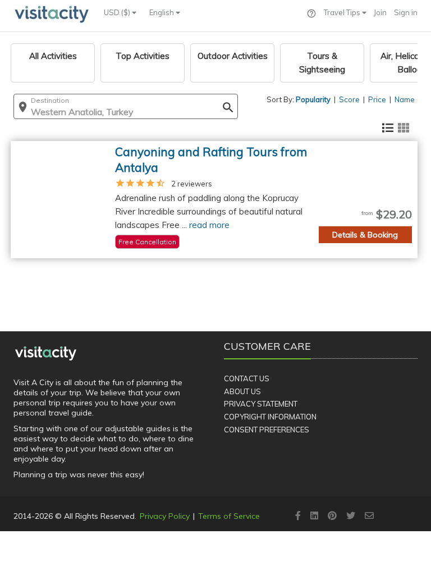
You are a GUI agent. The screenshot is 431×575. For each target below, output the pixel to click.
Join (380, 12)
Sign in (406, 12)
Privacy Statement (260, 403)
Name (405, 99)
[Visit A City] (45, 353)
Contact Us (246, 378)
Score (349, 99)
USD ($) (118, 12)
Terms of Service (229, 516)
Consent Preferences (266, 429)
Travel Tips (343, 12)
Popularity (313, 99)
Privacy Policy (165, 516)
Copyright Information (270, 416)
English (162, 12)
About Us (242, 391)
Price (377, 99)
